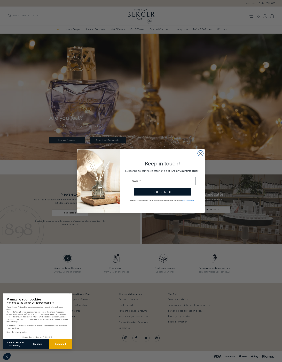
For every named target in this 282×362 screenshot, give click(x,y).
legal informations (188, 200)
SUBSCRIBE (162, 192)
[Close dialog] (200, 153)
